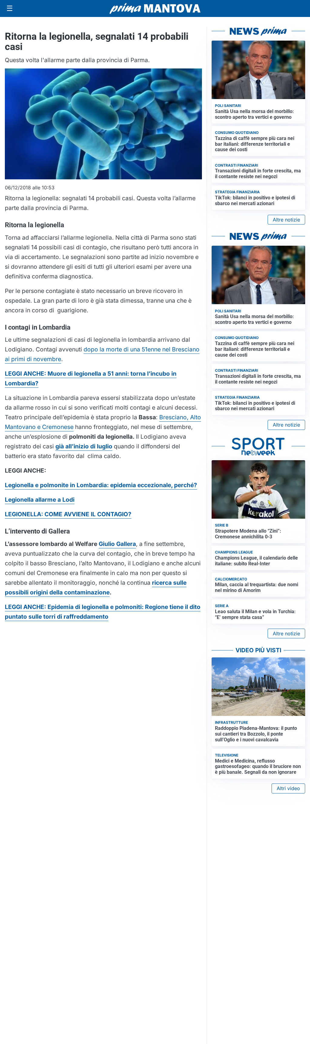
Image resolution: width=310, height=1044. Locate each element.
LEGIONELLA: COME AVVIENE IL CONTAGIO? (68, 514)
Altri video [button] (288, 788)
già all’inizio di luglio (83, 446)
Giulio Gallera (117, 543)
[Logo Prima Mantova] (155, 8)
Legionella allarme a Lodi (39, 499)
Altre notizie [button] (286, 220)
